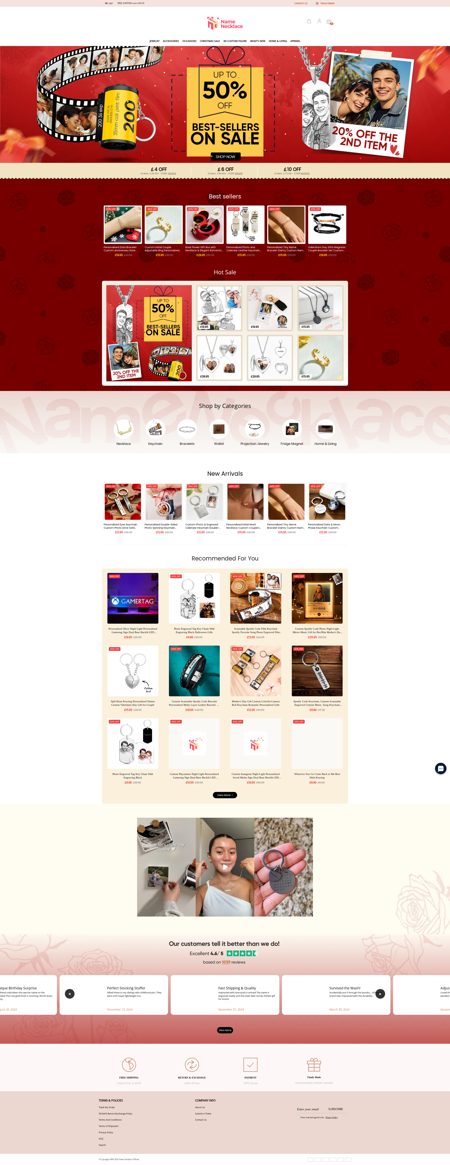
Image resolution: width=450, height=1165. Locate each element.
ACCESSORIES (171, 41)
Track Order (327, 3)
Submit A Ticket (203, 1113)
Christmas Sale (210, 41)
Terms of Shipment (108, 1126)
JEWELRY (155, 41)
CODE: (168, 173)
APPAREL (295, 41)
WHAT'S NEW (257, 41)
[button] (70, 994)
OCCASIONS (189, 41)
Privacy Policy (106, 1132)
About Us (200, 1107)
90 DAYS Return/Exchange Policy (115, 1113)
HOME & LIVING (278, 41)
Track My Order (107, 1107)
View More (225, 1030)
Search (102, 1145)
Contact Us (201, 1119)
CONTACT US (300, 3)
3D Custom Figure (235, 41)
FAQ (101, 1138)
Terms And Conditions (110, 1119)
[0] (329, 21)
